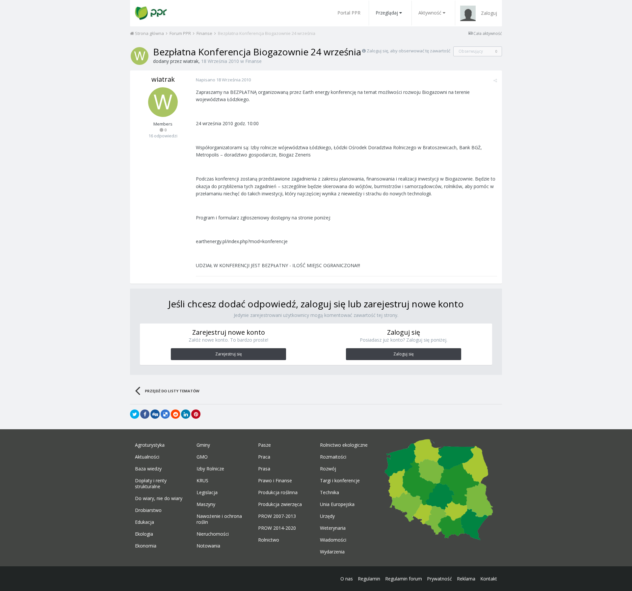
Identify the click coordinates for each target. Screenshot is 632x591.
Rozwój (328, 469)
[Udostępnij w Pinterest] (195, 414)
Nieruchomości (213, 534)
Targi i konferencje (340, 481)
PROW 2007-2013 (277, 516)
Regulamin (369, 579)
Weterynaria (333, 528)
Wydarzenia (332, 552)
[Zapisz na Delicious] (165, 414)
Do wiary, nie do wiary (158, 498)
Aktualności (147, 457)
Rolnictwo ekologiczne (344, 445)
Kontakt (488, 579)
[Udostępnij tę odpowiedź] (495, 80)
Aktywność (429, 13)
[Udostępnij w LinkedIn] (185, 414)
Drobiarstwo (148, 510)
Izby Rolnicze (210, 469)
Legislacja (207, 492)
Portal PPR (348, 13)
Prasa (264, 469)
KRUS (202, 481)
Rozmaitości (333, 457)
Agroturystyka (150, 445)
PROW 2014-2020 (277, 528)
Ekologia (144, 534)
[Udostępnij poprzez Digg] (155, 414)
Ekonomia (145, 546)
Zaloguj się (403, 354)
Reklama (466, 579)
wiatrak (190, 61)
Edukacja (144, 522)
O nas (346, 579)
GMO (202, 457)
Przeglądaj (387, 13)
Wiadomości (333, 540)
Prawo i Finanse (275, 481)
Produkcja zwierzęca (280, 504)
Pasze (264, 445)
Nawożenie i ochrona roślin (219, 519)
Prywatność (439, 579)
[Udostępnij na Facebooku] (144, 414)
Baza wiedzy (148, 469)
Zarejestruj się (228, 354)
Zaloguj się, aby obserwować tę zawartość (408, 51)
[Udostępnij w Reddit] (175, 414)
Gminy (203, 445)
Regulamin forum (403, 579)
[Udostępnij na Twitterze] (134, 414)
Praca (264, 457)
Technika (329, 492)
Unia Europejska (337, 504)
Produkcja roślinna (278, 492)
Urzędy (327, 516)
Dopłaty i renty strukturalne (151, 484)
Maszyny (206, 504)
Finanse (253, 61)
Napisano (223, 80)
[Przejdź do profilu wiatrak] (139, 56)
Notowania (208, 546)
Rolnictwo (268, 540)
